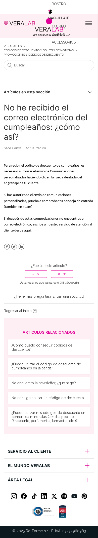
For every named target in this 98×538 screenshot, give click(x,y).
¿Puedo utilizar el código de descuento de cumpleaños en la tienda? (46, 366)
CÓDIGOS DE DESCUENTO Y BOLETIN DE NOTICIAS (39, 50)
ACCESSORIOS (64, 42)
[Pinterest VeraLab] (84, 496)
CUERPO (59, 26)
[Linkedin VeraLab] (44, 496)
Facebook (7, 247)
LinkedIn (21, 247)
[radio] (36, 274)
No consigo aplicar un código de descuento (48, 398)
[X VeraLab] (54, 496)
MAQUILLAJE (58, 18)
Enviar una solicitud (68, 296)
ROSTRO (59, 4)
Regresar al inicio (18, 311)
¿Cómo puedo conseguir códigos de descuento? (42, 347)
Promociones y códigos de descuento (34, 54)
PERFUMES (61, 34)
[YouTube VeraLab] (74, 496)
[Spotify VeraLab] (64, 496)
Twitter (14, 247)
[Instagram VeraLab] (14, 496)
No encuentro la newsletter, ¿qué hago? (44, 383)
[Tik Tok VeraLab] (34, 496)
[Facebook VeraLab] (24, 496)
